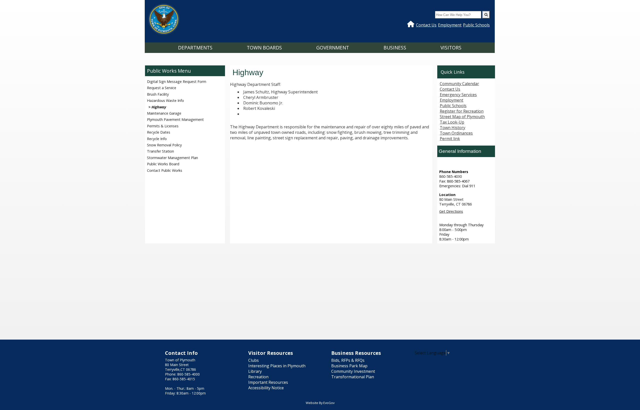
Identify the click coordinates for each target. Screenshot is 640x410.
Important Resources (268, 382)
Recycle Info (157, 138)
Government (332, 47)
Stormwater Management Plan (172, 157)
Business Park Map (349, 366)
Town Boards (264, 47)
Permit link (450, 138)
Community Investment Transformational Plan (353, 374)
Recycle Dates (158, 132)
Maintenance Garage (164, 113)
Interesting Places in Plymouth (277, 366)
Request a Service (161, 87)
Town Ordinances (456, 133)
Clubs (253, 360)
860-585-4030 (450, 176)
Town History (452, 127)
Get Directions (451, 211)
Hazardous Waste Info (165, 100)
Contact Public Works (164, 170)
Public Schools (476, 25)
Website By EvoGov (320, 403)
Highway (159, 107)
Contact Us (426, 25)
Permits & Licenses (162, 126)
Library (255, 371)
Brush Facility (158, 94)
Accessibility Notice (266, 388)
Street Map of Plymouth (462, 116)
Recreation (258, 377)
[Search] (486, 14)
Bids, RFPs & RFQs (347, 360)
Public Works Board (163, 164)
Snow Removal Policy (164, 145)
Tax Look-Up (452, 122)
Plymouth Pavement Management (175, 119)
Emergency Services (458, 94)
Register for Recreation (462, 111)
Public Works (161, 70)
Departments (195, 47)
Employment (450, 25)
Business (395, 47)
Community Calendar (459, 83)
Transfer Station (160, 151)
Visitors (451, 47)
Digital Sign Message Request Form (176, 81)
